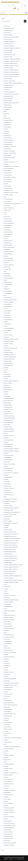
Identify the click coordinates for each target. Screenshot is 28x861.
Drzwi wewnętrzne (8, 179)
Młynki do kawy (7, 376)
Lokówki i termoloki (8, 334)
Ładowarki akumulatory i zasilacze (11, 339)
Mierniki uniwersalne (8, 365)
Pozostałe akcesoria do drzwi (10, 536)
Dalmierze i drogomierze (9, 151)
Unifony (5, 753)
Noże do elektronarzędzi (9, 398)
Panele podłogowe (8, 457)
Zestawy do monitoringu (9, 823)
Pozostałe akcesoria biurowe (10, 532)
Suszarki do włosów (8, 694)
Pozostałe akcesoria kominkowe (10, 545)
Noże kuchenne (7, 402)
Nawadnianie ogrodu (8, 389)
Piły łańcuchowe (7, 486)
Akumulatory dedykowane (9, 91)
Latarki (5, 326)
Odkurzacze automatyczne (9, 418)
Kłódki (5, 280)
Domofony (6, 164)
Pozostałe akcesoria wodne (9, 549)
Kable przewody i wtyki (9, 251)
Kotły (5, 295)
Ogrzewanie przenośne (9, 431)
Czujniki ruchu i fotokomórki (10, 146)
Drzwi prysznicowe (8, 175)
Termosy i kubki (7, 733)
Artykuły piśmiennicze (8, 96)
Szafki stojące (7, 707)
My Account (3, 12)
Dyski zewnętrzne (7, 186)
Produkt (6, 591)
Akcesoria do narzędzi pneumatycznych (12, 59)
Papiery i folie (7, 461)
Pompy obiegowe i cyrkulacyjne (10, 523)
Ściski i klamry (7, 639)
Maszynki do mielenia (8, 352)
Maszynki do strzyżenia (9, 354)
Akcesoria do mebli (8, 52)
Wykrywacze (6, 786)
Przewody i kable (7, 604)
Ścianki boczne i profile (9, 634)
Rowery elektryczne (8, 626)
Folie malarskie (7, 205)
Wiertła (5, 770)
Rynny (5, 632)
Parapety (6, 466)
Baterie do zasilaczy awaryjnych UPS (11, 102)
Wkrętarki (6, 777)
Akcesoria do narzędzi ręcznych (10, 63)
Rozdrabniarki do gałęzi (9, 628)
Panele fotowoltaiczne (8, 455)
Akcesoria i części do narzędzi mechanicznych (13, 83)
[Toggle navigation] (26, 13)
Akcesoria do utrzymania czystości (11, 72)
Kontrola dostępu (7, 291)
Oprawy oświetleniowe (9, 440)
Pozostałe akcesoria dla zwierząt (11, 534)
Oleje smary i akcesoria (9, 435)
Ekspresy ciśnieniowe (8, 190)
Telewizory (6, 731)
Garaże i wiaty (7, 216)
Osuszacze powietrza (8, 444)
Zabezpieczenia (7, 792)
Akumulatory (7, 89)
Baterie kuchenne (7, 105)
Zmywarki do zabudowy (9, 845)
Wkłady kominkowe (8, 775)
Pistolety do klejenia (8, 492)
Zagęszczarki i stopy (8, 794)
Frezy (5, 212)
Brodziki (6, 129)
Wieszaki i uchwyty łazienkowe (10, 772)
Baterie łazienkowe (8, 107)
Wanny (5, 761)
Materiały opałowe (8, 361)
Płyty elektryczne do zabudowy (10, 499)
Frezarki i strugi (7, 210)
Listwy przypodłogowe (9, 328)
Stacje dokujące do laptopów (10, 678)
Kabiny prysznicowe (8, 245)
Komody (6, 286)
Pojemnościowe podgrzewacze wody (11, 512)
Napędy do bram (7, 387)
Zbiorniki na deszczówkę (9, 816)
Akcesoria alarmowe (8, 30)
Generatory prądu (7, 218)
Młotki (5, 372)
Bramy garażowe (7, 124)
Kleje (5, 271)
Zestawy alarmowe (8, 821)
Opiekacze (6, 437)
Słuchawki (6, 654)
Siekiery (5, 645)
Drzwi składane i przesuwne (10, 177)
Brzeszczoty (6, 133)
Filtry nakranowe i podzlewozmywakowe (12, 203)
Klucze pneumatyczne (8, 278)
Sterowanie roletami (8, 687)
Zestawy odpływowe (8, 834)
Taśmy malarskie (7, 726)
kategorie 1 (6, 262)
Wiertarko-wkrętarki (8, 768)
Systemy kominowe (8, 700)
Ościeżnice (6, 442)
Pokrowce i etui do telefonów (10, 514)
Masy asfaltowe (7, 350)
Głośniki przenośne (8, 221)
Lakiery (5, 308)
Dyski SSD (6, 183)
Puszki (5, 608)
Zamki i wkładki (7, 799)
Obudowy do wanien (8, 409)
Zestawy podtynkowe (8, 836)
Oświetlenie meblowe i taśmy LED (11, 448)
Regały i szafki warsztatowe (9, 615)
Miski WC (6, 370)
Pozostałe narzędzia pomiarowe (10, 569)
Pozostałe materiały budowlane (10, 558)
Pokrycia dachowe (8, 516)
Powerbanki (6, 525)
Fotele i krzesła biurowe (9, 207)
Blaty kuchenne (7, 118)
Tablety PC (6, 720)
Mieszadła (6, 367)
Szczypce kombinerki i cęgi (9, 713)
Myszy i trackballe (8, 383)
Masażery (6, 345)
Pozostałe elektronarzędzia (9, 551)
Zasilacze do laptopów (9, 810)
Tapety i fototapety (8, 722)
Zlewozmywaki (7, 840)
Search (3, 18)
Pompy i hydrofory (8, 521)
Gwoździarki (6, 236)
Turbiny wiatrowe (7, 742)
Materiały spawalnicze (8, 363)
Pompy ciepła (7, 518)
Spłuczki (6, 670)
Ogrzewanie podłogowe (9, 429)
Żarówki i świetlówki (8, 803)
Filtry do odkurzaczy (8, 199)
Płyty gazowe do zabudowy (9, 501)
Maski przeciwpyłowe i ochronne (11, 348)
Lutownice (6, 337)
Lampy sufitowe (7, 317)
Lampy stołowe (7, 315)
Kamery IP (6, 256)
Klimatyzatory (7, 273)
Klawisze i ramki (7, 269)
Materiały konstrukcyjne (9, 359)
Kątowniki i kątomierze (9, 264)
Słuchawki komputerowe (9, 656)
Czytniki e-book (7, 148)
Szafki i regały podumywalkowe (10, 705)
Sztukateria (6, 718)
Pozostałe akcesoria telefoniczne (11, 547)
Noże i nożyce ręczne (8, 400)
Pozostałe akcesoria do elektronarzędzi (12, 538)
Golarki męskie (7, 227)
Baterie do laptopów (8, 98)
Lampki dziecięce (7, 310)
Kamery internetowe (8, 253)
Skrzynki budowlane (8, 650)
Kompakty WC (7, 289)
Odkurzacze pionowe (8, 420)
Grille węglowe (7, 229)
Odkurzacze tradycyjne (9, 422)
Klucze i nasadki (7, 275)
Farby (5, 197)
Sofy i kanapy (7, 665)
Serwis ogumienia (8, 641)
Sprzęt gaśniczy (7, 674)
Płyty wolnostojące (8, 505)
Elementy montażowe (8, 194)
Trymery (6, 740)
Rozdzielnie (6, 630)
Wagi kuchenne (7, 759)
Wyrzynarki (6, 788)
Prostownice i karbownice (9, 595)
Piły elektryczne (7, 483)
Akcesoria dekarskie (8, 35)
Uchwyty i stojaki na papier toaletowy (12, 746)
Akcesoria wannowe (8, 87)
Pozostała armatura (8, 529)
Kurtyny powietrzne (8, 306)
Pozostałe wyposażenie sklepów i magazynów (13, 580)
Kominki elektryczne (8, 284)
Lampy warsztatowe (8, 319)
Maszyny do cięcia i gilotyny (10, 356)
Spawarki (6, 667)
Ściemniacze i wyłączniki (9, 637)
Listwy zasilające (7, 330)
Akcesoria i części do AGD (9, 80)
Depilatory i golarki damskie (10, 153)
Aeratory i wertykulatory (9, 28)
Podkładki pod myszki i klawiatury (11, 507)
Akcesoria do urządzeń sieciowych (11, 70)
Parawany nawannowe (8, 468)
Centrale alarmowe (8, 137)
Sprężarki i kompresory (9, 672)
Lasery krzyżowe (7, 324)
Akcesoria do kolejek (8, 50)
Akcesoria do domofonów (9, 41)
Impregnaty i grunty (8, 240)
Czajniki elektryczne (8, 144)
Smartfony (6, 661)
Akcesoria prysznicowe (9, 85)
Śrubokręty (6, 676)
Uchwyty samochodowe (9, 748)
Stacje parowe (7, 680)
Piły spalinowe (7, 490)
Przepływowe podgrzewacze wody (11, 599)
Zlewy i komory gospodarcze (10, 842)
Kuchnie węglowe (8, 304)
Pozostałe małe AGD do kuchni (10, 556)
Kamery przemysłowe (8, 258)
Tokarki (5, 735)
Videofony (6, 757)
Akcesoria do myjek (8, 56)
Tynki (5, 744)
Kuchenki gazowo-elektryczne (10, 299)
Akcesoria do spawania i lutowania (11, 65)
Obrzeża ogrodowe (8, 407)
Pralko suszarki (7, 586)
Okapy (5, 433)
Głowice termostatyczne (9, 223)
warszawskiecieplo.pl (10, 2)
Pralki (5, 584)
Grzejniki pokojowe (8, 234)
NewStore (15, 858)
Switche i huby (7, 696)
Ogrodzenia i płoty (8, 426)
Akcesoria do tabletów (8, 67)
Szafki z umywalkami (8, 709)
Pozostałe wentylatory (8, 578)
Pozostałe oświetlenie (8, 573)
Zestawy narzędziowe (8, 832)
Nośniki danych (7, 396)
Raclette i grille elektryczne (9, 610)
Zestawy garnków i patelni (9, 825)
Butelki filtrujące (7, 135)
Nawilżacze (6, 391)
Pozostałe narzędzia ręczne (9, 571)
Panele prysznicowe (8, 459)
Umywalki (6, 751)
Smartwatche (7, 663)
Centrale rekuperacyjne (9, 140)
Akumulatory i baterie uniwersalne (11, 94)
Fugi (5, 214)
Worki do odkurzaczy (8, 779)
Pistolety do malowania (9, 494)
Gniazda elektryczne (8, 225)
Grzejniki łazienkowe (8, 232)
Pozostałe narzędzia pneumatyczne (11, 567)
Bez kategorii (7, 109)
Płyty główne (7, 503)
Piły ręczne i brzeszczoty (9, 488)
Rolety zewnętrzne (8, 624)
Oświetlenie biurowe (8, 446)
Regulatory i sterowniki (9, 617)
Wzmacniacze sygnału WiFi (9, 790)
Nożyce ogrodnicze (8, 405)
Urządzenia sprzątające (9, 755)
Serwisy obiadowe (8, 643)
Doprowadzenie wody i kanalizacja (11, 166)
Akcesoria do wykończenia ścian (10, 76)
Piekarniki (6, 479)
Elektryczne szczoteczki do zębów (11, 192)
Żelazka (5, 818)
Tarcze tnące (6, 724)
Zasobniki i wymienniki (9, 812)
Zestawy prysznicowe (8, 838)
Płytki (5, 497)
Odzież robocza (7, 424)
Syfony (5, 698)
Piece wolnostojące (8, 477)
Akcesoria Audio (7, 32)
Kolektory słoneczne (8, 282)
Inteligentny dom (7, 243)
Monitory (6, 378)
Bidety (5, 111)
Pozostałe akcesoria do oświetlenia (11, 540)
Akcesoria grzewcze (8, 78)
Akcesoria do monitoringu (9, 54)
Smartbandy (6, 659)
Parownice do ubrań (8, 470)
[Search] (25, 21)
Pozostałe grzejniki (8, 553)
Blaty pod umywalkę (8, 120)
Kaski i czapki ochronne (9, 260)
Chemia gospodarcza (8, 142)
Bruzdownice (7, 131)
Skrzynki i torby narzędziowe (10, 652)
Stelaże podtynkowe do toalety (10, 685)
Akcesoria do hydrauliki (9, 45)
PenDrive (6, 475)
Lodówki (6, 332)
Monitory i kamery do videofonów (11, 380)
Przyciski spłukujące (8, 606)
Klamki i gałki (7, 267)
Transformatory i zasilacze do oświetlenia (12, 737)
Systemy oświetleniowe (9, 702)
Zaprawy (6, 801)
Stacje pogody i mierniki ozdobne (11, 683)
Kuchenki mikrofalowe (8, 302)
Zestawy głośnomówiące (9, 827)
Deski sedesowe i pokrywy (9, 157)
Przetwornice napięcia (8, 602)
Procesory (6, 588)
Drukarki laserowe (8, 172)
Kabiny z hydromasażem (9, 247)
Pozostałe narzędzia (8, 562)
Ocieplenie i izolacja (8, 413)
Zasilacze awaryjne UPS (9, 807)
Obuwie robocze (7, 411)
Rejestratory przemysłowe (9, 619)
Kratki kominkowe (8, 297)
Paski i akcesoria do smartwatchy (11, 472)
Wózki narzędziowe (8, 781)
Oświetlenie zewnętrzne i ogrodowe (11, 451)
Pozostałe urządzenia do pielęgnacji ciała (12, 575)
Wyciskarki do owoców (9, 783)
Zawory (5, 814)
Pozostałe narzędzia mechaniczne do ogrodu (13, 564)
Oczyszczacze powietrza (9, 416)
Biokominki (6, 113)
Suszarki (6, 691)
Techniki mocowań (8, 729)
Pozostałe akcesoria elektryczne (10, 543)
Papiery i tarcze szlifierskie (9, 464)
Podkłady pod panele (8, 510)
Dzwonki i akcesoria (8, 188)
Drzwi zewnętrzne (7, 181)
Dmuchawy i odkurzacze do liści (10, 162)
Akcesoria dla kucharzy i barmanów (11, 37)
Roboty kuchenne (7, 621)
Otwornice (6, 453)
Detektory (6, 159)
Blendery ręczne (7, 122)
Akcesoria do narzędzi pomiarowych (11, 61)
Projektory (6, 593)
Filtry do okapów (7, 201)
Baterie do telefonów (8, 100)
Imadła (5, 238)
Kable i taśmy (7, 249)
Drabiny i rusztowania (8, 168)
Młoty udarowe (7, 374)
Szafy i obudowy (7, 711)
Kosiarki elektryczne (8, 293)
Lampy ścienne (7, 313)
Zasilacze (6, 805)
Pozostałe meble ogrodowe (9, 560)
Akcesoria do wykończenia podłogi (11, 74)
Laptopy (6, 321)
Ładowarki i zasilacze (8, 343)
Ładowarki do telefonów (9, 341)
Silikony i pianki (7, 648)
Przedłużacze (7, 597)
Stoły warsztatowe (8, 689)
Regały (5, 613)
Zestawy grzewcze (7, 829)
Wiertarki (6, 766)
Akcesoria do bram (8, 39)
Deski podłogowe (7, 155)
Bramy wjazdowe (7, 126)
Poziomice (6, 527)
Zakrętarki (6, 797)
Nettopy (6, 394)
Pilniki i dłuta (7, 481)
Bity (5, 116)
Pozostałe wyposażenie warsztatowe (11, 582)
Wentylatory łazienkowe (9, 764)
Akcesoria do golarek (8, 43)
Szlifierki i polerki (7, 715)
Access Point (6, 26)
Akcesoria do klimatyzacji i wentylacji (12, 48)
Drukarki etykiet (7, 170)
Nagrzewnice (6, 385)
